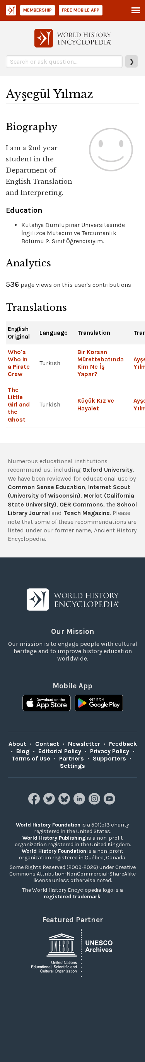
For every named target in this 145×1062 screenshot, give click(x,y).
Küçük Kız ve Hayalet (95, 404)
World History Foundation (48, 824)
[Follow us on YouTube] (110, 802)
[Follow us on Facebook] (35, 802)
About (17, 743)
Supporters (109, 758)
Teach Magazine (86, 513)
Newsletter (84, 743)
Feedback (123, 743)
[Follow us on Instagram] (95, 802)
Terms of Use (31, 758)
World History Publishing (54, 838)
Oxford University (107, 469)
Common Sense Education (46, 487)
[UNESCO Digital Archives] (72, 952)
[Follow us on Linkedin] (80, 802)
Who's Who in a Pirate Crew (19, 363)
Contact (47, 743)
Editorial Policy (59, 751)
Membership (37, 10)
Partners (71, 758)
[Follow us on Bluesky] (65, 802)
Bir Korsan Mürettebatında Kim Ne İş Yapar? (100, 363)
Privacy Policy (109, 751)
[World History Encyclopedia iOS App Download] (46, 704)
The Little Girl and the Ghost (19, 404)
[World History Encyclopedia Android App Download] (99, 704)
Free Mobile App (80, 10)
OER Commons (81, 504)
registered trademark (72, 896)
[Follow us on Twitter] (50, 802)
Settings (72, 765)
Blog (22, 751)
